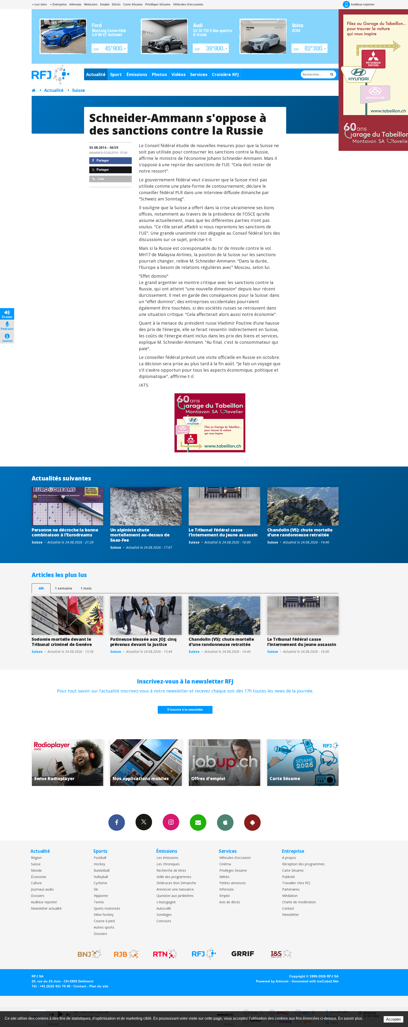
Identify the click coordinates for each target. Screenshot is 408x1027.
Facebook (116, 822)
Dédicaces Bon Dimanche (176, 883)
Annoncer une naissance (175, 889)
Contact (288, 909)
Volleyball (101, 877)
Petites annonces (232, 883)
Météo (224, 877)
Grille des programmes (174, 877)
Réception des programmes (303, 864)
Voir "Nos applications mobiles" (67, 762)
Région (36, 858)
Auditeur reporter (44, 902)
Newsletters (198, 822)
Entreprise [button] (59, 4)
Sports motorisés (107, 909)
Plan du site (98, 986)
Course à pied (104, 921)
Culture (36, 883)
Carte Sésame (133, 4)
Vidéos (178, 74)
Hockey (99, 864)
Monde (36, 871)
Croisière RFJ (225, 74)
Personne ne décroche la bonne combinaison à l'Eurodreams (65, 532)
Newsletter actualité (46, 909)
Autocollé (164, 909)
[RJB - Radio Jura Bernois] (126, 954)
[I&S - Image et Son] (281, 954)
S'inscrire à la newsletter (185, 709)
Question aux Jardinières (175, 896)
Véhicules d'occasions (188, 4)
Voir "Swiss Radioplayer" (303, 762)
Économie (38, 877)
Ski (96, 889)
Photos (159, 74)
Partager (102, 160)
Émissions (136, 74)
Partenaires (291, 889)
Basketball (102, 871)
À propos (289, 858)
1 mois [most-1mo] (86, 588)
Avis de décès (229, 902)
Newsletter (290, 915)
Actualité (96, 74)
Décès (116, 4)
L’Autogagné (166, 902)
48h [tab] (41, 588)
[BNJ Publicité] (88, 954)
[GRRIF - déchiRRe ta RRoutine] (242, 954)
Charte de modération (299, 902)
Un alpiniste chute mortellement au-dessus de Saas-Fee (140, 535)
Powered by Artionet (272, 981)
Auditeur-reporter (362, 4)
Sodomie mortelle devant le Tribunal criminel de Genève (62, 641)
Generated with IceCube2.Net (315, 981)
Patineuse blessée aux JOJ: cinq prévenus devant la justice (143, 641)
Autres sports (104, 927)
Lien (100, 179)
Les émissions (167, 858)
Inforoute (75, 4)
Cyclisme (100, 883)
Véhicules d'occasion (235, 858)
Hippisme (101, 896)
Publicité (288, 877)
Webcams (91, 4)
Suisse (78, 90)
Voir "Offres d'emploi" (146, 762)
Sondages (164, 915)
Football (100, 858)
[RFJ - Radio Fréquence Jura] (204, 954)
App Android (252, 822)
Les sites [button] (40, 4)
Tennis (99, 902)
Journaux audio (42, 889)
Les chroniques (168, 864)
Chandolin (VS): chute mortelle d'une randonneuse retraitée (299, 532)
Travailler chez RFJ (296, 883)
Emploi (104, 4)
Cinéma (225, 864)
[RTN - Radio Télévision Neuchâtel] (165, 954)
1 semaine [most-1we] (63, 588)
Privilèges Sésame (157, 4)
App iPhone (225, 822)
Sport (116, 74)
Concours (164, 921)
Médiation (290, 896)
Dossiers (37, 896)
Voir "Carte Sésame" (224, 762)
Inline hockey (104, 915)
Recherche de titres (171, 871)
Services (198, 74)
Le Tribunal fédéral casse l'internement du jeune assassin (223, 532)
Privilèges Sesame (233, 871)
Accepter (393, 1019)
